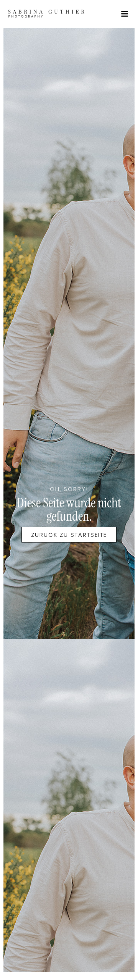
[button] (124, 13)
